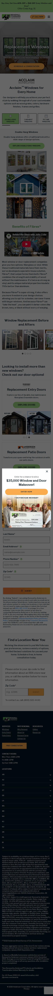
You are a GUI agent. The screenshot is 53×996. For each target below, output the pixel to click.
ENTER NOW (26, 492)
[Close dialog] (47, 471)
